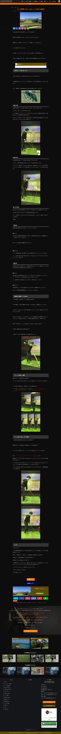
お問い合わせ (54, 1)
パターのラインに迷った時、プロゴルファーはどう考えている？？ (23, 655)
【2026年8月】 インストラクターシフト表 (52, 667)
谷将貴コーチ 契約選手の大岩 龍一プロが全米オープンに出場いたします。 (37, 668)
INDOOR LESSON (7, 687)
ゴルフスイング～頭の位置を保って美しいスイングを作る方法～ (37, 655)
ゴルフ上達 (15, 600)
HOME (22, 1)
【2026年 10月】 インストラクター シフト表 (9, 668)
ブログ (50, 1)
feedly (40, 593)
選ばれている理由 (7, 697)
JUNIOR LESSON (7, 693)
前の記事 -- (20, 638)
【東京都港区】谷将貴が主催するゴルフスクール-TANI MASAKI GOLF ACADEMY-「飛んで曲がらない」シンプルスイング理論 (28, 732)
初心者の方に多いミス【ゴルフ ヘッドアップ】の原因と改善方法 (52, 655)
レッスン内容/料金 (34, 1)
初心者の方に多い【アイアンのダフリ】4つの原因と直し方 (9, 655)
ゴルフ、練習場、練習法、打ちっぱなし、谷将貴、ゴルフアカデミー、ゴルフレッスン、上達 (29, 602)
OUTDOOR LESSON (7, 689)
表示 (20, 64)
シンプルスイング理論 (28, 1)
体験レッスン (46, 1)
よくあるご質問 (6, 703)
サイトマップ (32, 729)
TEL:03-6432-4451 (49, 705)
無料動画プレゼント (30, 583)
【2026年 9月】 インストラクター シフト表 (23, 667)
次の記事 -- (39, 638)
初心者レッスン (6, 699)
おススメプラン (6, 691)
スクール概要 (41, 1)
